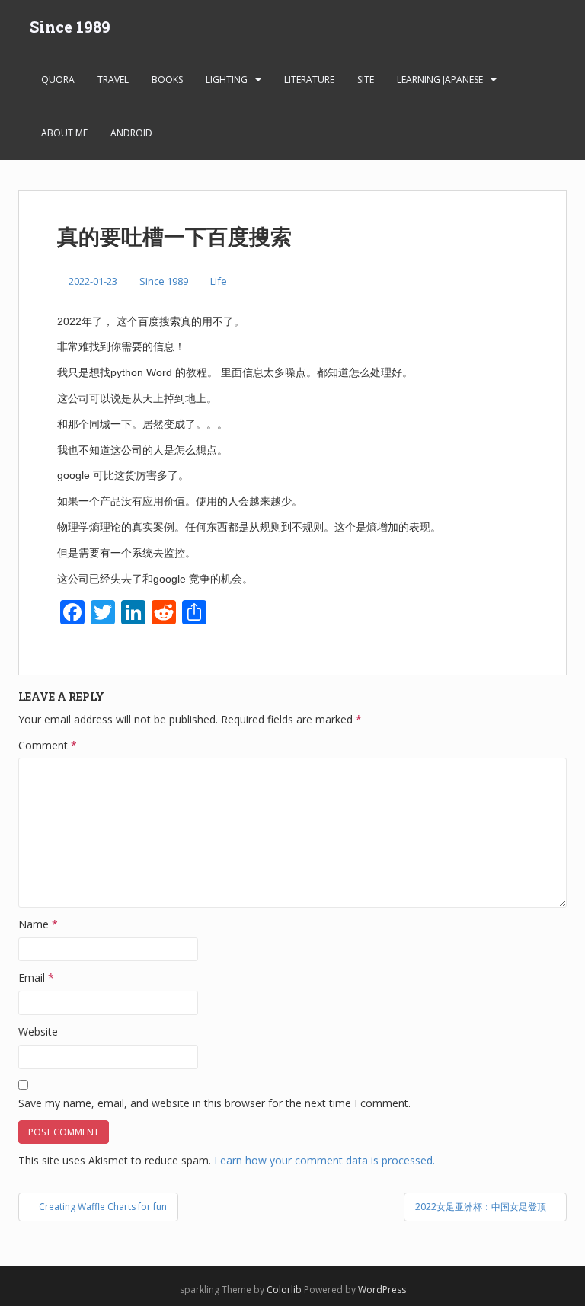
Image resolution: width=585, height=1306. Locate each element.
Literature (309, 79)
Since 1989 (70, 27)
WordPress (382, 1289)
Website (38, 1031)
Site (365, 79)
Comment (47, 745)
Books (167, 79)
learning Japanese (440, 79)
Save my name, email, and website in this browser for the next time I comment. (214, 1103)
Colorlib (284, 1289)
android (131, 132)
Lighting (227, 79)
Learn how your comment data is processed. (324, 1160)
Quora (58, 79)
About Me (64, 132)
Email (36, 977)
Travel (113, 79)
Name (38, 924)
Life (218, 281)
